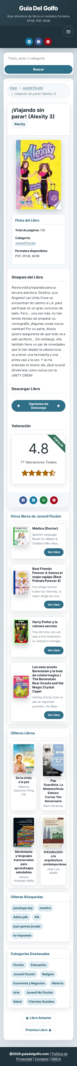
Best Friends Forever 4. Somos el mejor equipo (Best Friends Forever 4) (47, 575)
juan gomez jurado (27, 926)
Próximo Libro (36, 1030)
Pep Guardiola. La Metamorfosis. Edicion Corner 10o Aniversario (53, 791)
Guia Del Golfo (38, 8)
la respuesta (22, 935)
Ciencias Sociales (41, 1001)
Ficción (18, 965)
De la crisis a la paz (24, 780)
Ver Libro (54, 552)
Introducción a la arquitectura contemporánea (54, 858)
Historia (57, 983)
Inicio (13, 88)
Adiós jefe (20, 917)
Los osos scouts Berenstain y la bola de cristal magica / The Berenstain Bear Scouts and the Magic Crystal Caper (48, 679)
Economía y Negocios (29, 983)
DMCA (56, 1059)
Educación (38, 965)
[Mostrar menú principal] (68, 32)
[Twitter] (29, 41)
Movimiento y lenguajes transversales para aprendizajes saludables (24, 862)
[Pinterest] (48, 41)
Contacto (42, 1059)
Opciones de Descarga (38, 406)
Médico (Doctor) (45, 528)
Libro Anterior (40, 1018)
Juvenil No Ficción (39, 992)
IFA (37, 917)
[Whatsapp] (43, 500)
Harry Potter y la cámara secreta (45, 624)
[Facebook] (38, 41)
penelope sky (23, 908)
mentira (45, 908)
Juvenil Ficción (32, 88)
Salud (17, 1001)
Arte (16, 992)
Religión (48, 974)
